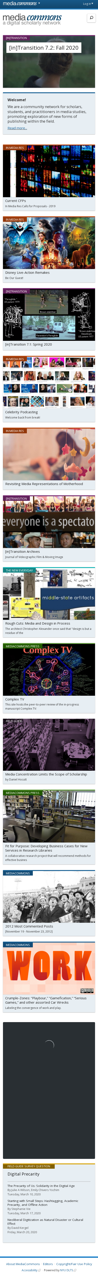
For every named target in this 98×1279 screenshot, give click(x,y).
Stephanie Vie (21, 1209)
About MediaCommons (23, 1264)
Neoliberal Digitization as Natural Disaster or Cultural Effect (45, 1222)
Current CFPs (15, 200)
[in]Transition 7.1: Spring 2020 (28, 344)
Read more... (17, 128)
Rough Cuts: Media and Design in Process (37, 623)
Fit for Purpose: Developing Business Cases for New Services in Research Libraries (46, 848)
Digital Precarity (23, 1174)
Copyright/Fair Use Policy (74, 1264)
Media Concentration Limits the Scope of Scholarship (46, 774)
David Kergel (19, 1228)
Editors (48, 1264)
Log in (87, 4)
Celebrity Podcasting (21, 412)
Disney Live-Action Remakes (27, 272)
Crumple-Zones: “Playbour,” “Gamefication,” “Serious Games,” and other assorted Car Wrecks (46, 1000)
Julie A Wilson (20, 1190)
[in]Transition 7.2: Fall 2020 (44, 47)
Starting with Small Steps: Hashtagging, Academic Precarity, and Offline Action (43, 1203)
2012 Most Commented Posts (29, 926)
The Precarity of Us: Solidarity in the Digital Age (41, 1186)
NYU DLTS (66, 1270)
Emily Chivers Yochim (45, 1190)
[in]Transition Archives (22, 551)
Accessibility (29, 1270)
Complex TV (14, 699)
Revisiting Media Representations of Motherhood (44, 483)
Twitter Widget (15, 1024)
